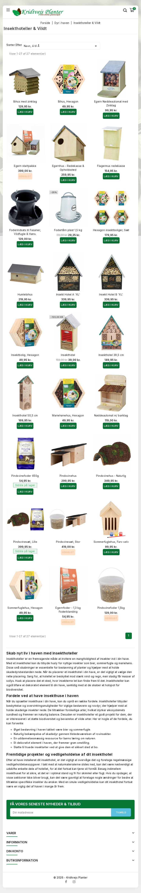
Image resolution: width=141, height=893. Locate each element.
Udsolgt (25, 176)
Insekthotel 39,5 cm (111, 354)
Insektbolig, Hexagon (25, 354)
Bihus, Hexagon (68, 101)
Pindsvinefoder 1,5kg (111, 607)
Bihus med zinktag (25, 101)
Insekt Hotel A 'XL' (68, 294)
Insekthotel (68, 354)
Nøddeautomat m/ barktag (111, 415)
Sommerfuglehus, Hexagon (25, 607)
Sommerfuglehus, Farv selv (111, 541)
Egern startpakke (25, 165)
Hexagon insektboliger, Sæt (111, 230)
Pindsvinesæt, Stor (68, 541)
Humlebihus (25, 294)
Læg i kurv (25, 111)
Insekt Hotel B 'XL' (111, 294)
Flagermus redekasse (111, 165)
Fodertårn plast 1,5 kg (68, 230)
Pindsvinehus (68, 475)
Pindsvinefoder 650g (25, 475)
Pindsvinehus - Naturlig (111, 475)
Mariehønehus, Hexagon (68, 415)
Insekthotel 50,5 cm (25, 415)
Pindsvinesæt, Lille (25, 541)
